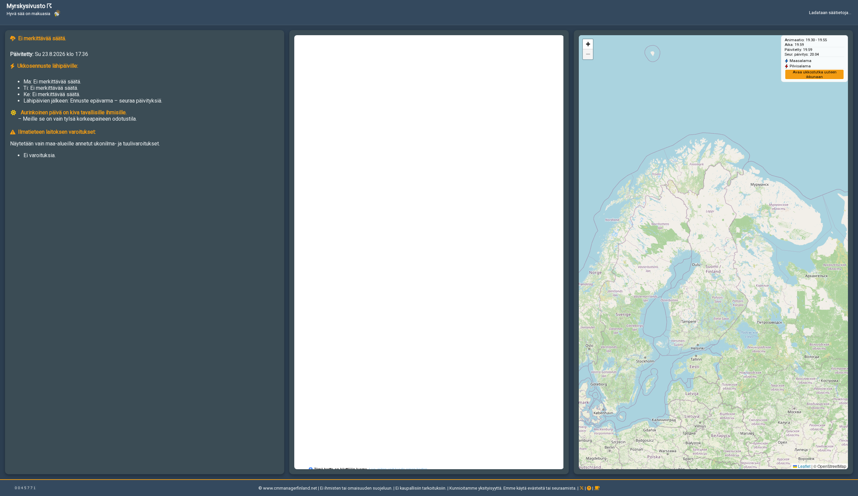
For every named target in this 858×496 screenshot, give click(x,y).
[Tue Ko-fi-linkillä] (597, 488)
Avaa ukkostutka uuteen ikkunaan (815, 74)
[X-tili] (582, 488)
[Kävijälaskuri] (25, 488)
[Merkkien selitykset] (589, 488)
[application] (713, 252)
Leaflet (803, 466)
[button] (588, 44)
